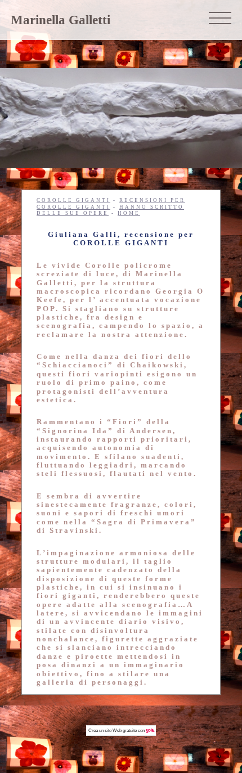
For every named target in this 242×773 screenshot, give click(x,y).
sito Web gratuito (121, 730)
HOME (129, 213)
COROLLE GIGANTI (73, 200)
